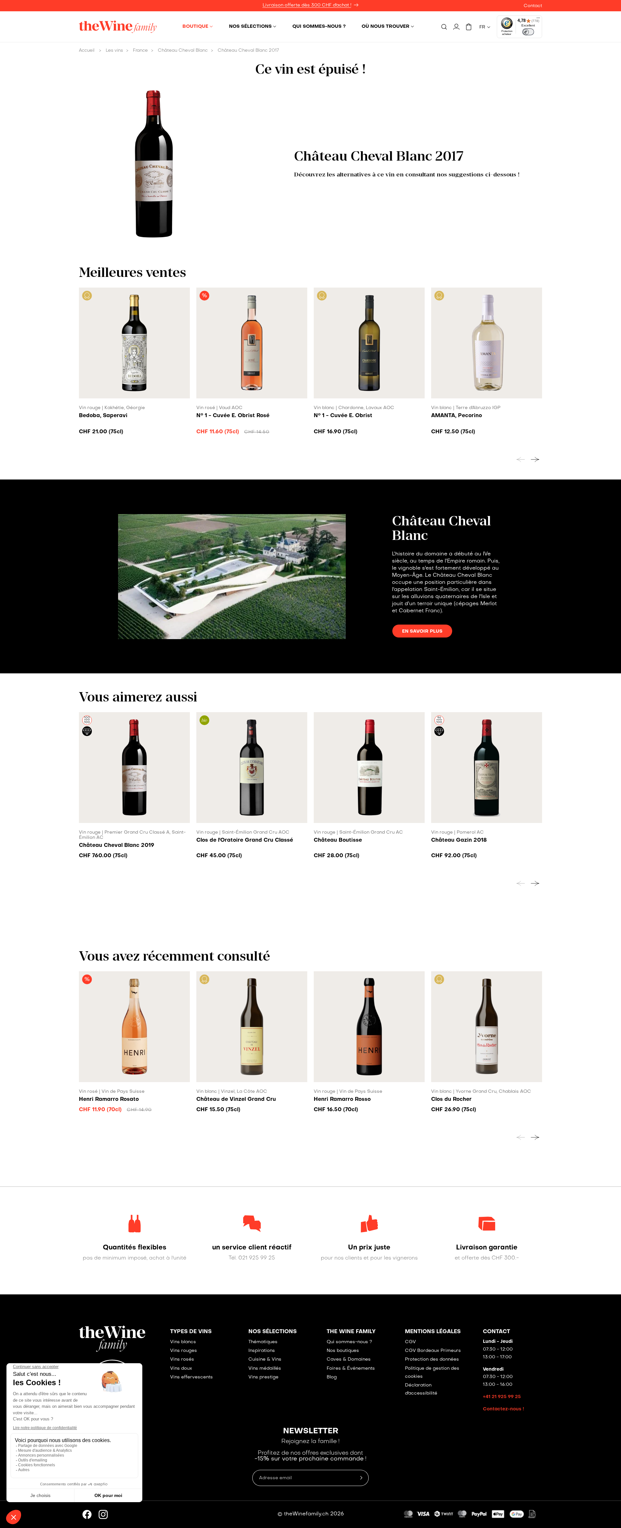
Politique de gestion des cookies (432, 1372)
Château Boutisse (338, 840)
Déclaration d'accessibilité (421, 1389)
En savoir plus (422, 631)
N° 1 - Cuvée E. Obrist (343, 415)
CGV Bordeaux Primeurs (433, 1351)
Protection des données (432, 1359)
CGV (410, 1342)
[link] (134, 1248)
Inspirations (261, 1351)
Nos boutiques (343, 1351)
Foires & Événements (351, 1368)
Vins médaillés (264, 1368)
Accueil (86, 50)
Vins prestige (263, 1377)
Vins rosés (182, 1359)
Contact (533, 6)
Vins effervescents (191, 1377)
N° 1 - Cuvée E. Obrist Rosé (232, 415)
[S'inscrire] (361, 1478)
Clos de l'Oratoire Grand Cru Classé (244, 840)
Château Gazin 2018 (459, 840)
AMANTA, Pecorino (456, 415)
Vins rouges (183, 1351)
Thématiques (263, 1342)
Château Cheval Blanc (183, 50)
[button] (198, 26)
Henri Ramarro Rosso (342, 1099)
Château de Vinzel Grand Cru (236, 1099)
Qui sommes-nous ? (349, 1342)
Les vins (114, 50)
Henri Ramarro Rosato (109, 1099)
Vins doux (181, 1368)
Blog (332, 1377)
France (140, 50)
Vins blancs (183, 1342)
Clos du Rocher (451, 1099)
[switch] (528, 32)
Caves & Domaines (349, 1359)
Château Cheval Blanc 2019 (116, 845)
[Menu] (538, 19)
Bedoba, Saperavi (103, 415)
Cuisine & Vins (264, 1359)
